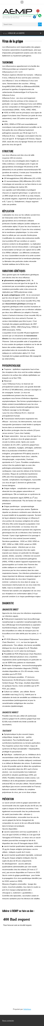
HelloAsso (27, 1009)
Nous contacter (8, 1021)
